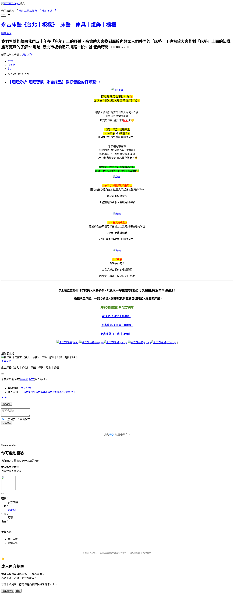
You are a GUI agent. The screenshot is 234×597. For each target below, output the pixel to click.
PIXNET (93, 553)
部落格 (11, 65)
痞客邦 (24, 379)
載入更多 (7, 404)
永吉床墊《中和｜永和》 (116, 334)
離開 (18, 591)
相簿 (10, 61)
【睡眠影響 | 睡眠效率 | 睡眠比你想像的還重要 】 (48, 392)
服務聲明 (147, 553)
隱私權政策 (135, 553)
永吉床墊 (6, 361)
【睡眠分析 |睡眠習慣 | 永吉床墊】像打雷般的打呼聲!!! (54, 82)
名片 (10, 68)
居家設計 (27, 54)
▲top (4, 397)
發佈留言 (7, 423)
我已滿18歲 (8, 591)
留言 (31, 379)
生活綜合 (26, 388)
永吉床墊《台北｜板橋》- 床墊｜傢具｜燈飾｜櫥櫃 (58, 24)
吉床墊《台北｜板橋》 (116, 316)
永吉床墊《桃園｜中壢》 (117, 325)
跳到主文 (6, 33)
